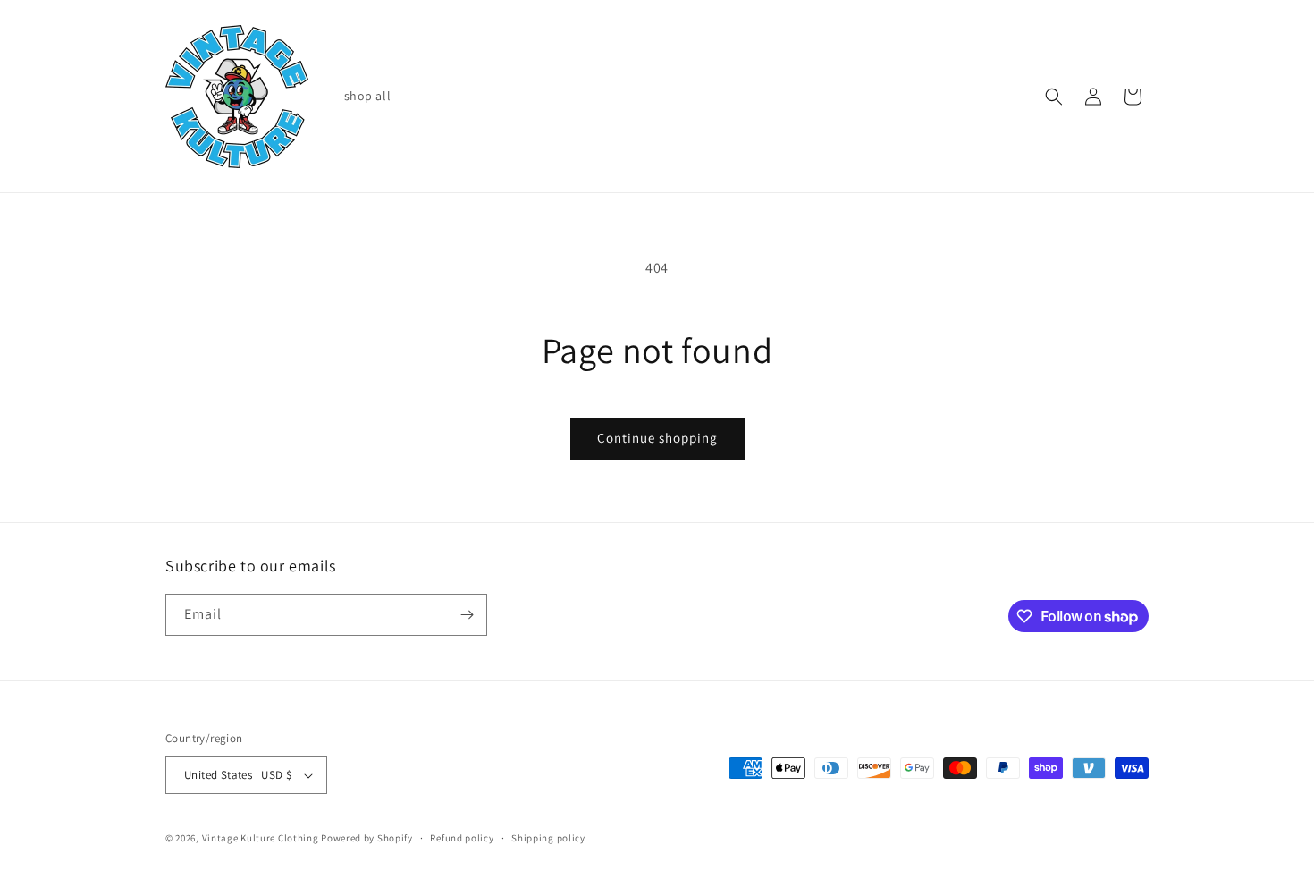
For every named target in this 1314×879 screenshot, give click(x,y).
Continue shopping (657, 437)
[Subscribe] (466, 615)
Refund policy (461, 838)
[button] (1054, 96)
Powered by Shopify (367, 838)
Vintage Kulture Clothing (260, 838)
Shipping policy (548, 838)
